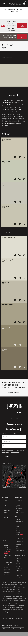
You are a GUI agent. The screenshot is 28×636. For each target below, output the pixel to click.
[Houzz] (20, 412)
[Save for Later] (25, 84)
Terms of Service (15, 452)
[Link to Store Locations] (14, 476)
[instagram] (11, 412)
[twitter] (14, 412)
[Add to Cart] (20, 84)
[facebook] (8, 412)
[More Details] (15, 157)
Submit (7, 456)
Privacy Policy (5, 452)
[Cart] (24, 3)
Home (4, 57)
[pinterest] (17, 412)
